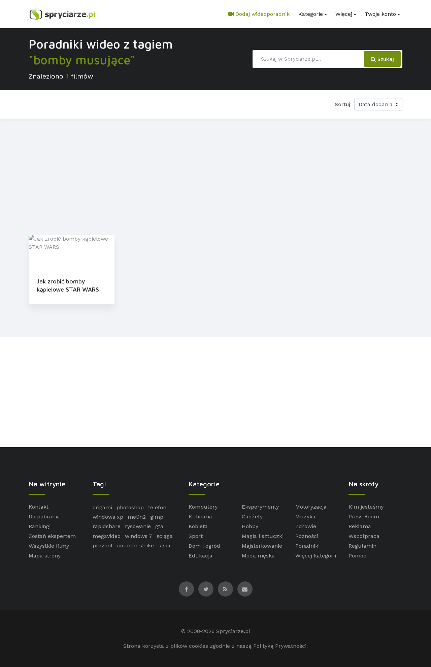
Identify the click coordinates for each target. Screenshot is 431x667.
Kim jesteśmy (366, 507)
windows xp (108, 517)
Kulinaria (200, 516)
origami (102, 507)
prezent (103, 545)
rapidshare (107, 526)
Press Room (364, 516)
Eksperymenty (260, 507)
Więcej (343, 14)
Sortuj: (343, 104)
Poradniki (307, 546)
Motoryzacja (311, 507)
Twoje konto (380, 14)
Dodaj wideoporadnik (262, 14)
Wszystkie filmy (49, 546)
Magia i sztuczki (263, 536)
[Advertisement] (215, 175)
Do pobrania (44, 516)
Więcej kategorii (315, 555)
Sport (196, 536)
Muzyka (305, 516)
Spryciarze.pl (233, 631)
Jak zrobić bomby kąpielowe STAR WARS (68, 285)
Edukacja (200, 555)
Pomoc (357, 555)
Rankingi (40, 526)
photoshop (130, 507)
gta (159, 526)
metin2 (137, 517)
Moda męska (258, 555)
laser (164, 545)
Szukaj (385, 59)
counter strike (135, 545)
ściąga (165, 536)
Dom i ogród (204, 546)
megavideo (107, 536)
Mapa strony (45, 555)
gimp (156, 517)
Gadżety (252, 516)
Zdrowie (305, 526)
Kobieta (198, 526)
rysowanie (138, 526)
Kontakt (38, 507)
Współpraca (364, 536)
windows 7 (138, 536)
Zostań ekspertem (52, 536)
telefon (157, 507)
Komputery (203, 507)
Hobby (250, 526)
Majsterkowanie (262, 546)
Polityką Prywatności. (280, 646)
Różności (306, 536)
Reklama (360, 526)
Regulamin (362, 546)
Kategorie (310, 14)
